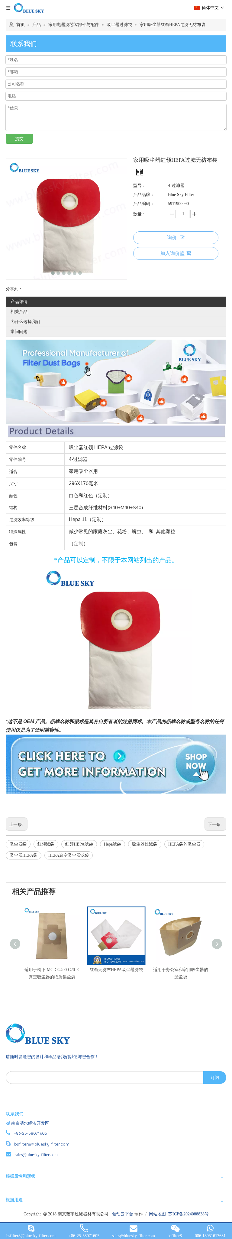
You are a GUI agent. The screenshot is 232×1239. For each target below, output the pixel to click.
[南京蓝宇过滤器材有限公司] (40, 1033)
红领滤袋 (45, 844)
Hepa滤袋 (112, 844)
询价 (172, 237)
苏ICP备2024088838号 (188, 1214)
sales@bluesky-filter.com (36, 1155)
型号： (139, 185)
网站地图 (157, 1214)
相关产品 (19, 311)
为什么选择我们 (25, 321)
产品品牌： (143, 194)
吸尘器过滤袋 (144, 844)
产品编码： (143, 203)
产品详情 (19, 301)
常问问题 (19, 331)
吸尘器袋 (18, 844)
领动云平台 (122, 1214)
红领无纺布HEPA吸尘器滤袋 (116, 969)
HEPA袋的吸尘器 (184, 844)
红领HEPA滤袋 (79, 844)
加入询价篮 (172, 253)
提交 (19, 138)
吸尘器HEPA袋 (23, 855)
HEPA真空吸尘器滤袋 (68, 855)
